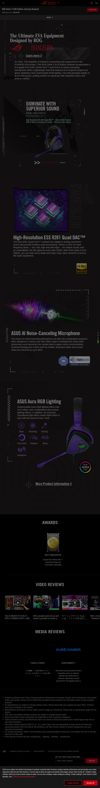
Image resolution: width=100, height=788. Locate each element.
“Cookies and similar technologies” (24, 777)
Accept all (90, 783)
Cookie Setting (73, 783)
